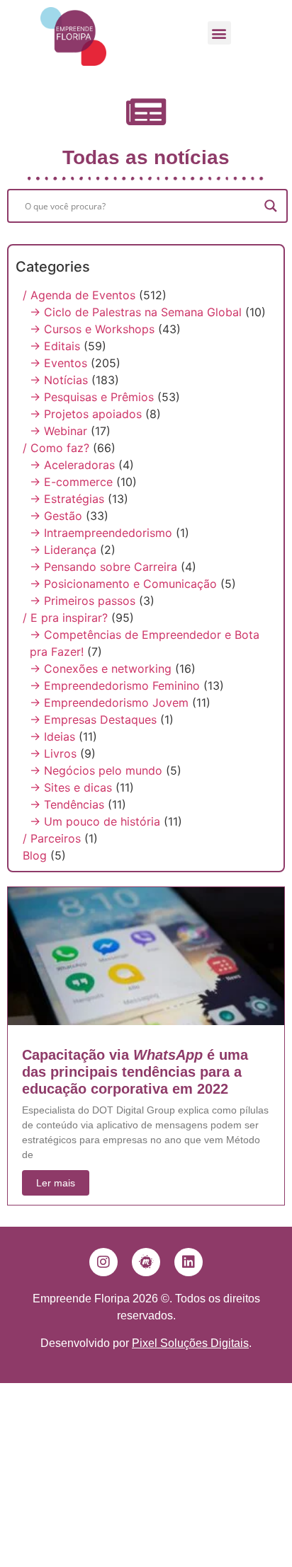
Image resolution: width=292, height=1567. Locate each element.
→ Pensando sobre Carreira (103, 567)
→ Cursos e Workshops (92, 329)
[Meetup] (146, 1262)
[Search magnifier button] (271, 206)
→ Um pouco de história (95, 821)
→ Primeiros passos (82, 601)
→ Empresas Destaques (93, 719)
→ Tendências (67, 804)
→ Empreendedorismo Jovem (109, 702)
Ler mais (55, 1183)
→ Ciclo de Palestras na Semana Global (136, 312)
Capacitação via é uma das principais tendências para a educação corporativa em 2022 (135, 1072)
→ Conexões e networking (101, 668)
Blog (35, 855)
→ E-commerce (71, 482)
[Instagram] (103, 1262)
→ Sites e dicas (71, 787)
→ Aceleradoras (72, 465)
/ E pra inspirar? (65, 618)
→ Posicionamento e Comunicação (123, 584)
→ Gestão (56, 516)
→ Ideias (52, 736)
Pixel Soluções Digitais (190, 1343)
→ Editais (55, 346)
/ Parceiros (52, 838)
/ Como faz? (56, 448)
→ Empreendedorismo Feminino (115, 685)
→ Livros (53, 753)
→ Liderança (63, 550)
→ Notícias (59, 380)
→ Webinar (58, 431)
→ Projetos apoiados (86, 414)
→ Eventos (58, 363)
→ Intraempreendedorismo (101, 533)
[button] (219, 33)
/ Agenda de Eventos (79, 295)
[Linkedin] (188, 1262)
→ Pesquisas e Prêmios (92, 397)
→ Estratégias (67, 499)
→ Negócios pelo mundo (96, 770)
